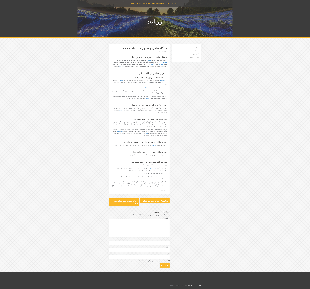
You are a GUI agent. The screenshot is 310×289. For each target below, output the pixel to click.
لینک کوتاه (163, 190)
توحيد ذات (148, 98)
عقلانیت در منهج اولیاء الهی (135, 3)
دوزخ (143, 133)
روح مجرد (121, 66)
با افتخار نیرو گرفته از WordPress (193, 285)
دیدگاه (166, 218)
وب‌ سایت (165, 254)
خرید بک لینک (195, 50)
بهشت (146, 133)
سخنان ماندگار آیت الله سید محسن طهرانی (155, 201)
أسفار (152, 64)
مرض (118, 131)
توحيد (121, 80)
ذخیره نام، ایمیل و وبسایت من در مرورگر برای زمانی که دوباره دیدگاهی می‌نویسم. (148, 261)
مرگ (122, 131)
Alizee (178, 285)
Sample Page (170, 3)
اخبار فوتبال (196, 54)
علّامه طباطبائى (153, 168)
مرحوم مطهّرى (160, 165)
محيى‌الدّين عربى (163, 62)
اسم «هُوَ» (147, 87)
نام (167, 240)
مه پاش (197, 47)
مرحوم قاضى (163, 80)
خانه (176, 3)
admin (155, 52)
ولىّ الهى (154, 145)
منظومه (161, 64)
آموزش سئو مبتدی (194, 57)
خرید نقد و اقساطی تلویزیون (158, 3)
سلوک (120, 110)
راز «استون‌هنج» (146, 3)
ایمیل (166, 247)
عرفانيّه (149, 60)
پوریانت (155, 21)
